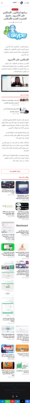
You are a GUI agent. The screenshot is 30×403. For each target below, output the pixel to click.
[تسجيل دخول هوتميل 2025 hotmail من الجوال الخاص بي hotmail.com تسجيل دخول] (7, 365)
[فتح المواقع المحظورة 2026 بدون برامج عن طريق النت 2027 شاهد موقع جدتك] (7, 329)
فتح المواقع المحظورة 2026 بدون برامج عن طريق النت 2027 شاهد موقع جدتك (7, 336)
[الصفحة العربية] (18, 2)
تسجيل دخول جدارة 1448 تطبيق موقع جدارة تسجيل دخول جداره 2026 (8, 213)
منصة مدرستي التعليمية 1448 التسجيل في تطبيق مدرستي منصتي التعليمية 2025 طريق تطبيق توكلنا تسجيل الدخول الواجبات (23, 214)
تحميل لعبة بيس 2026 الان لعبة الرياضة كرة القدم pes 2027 (8, 191)
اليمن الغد (17, 392)
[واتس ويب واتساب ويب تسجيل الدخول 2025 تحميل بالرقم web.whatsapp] (7, 247)
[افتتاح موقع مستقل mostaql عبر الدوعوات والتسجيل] (24, 110)
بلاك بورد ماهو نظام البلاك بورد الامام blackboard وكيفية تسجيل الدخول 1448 (22, 197)
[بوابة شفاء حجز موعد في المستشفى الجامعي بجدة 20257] (7, 289)
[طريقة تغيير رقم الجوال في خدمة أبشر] (22, 365)
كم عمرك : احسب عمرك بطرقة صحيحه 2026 (23, 354)
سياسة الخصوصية (8, 389)
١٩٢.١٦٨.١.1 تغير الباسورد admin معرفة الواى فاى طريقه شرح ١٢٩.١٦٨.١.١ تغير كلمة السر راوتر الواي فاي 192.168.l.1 (23, 337)
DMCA (12, 392)
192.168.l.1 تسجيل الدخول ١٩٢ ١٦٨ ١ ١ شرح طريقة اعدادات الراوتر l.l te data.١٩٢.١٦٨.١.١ (8, 237)
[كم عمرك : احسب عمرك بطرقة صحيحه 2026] (22, 348)
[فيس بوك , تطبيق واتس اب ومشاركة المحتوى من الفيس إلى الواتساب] (24, 102)
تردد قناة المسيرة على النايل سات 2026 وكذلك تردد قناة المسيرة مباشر (8, 356)
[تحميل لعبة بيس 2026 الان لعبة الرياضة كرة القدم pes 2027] (7, 184)
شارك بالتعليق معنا (15, 171)
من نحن (24, 389)
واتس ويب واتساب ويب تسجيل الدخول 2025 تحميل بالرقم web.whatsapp (7, 254)
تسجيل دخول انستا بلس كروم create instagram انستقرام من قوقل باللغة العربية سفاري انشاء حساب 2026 (22, 273)
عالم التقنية (15, 9)
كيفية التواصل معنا (17, 389)
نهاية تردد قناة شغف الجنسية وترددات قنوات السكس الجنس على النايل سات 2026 (22, 254)
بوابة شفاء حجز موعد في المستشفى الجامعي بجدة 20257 (8, 320)
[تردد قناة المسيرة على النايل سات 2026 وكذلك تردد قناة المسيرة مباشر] (7, 349)
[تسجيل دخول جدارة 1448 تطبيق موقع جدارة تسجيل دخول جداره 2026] (7, 206)
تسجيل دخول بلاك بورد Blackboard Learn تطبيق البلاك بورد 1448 (22, 232)
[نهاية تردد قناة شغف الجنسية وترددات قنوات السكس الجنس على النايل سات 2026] (22, 247)
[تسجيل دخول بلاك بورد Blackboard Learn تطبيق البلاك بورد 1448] (22, 225)
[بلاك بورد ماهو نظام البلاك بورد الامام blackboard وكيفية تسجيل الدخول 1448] (22, 187)
